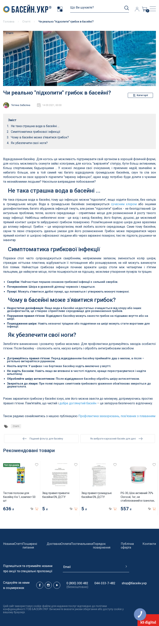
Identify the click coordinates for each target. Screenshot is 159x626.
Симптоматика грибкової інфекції (35, 132)
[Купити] (36, 509)
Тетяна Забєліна (20, 105)
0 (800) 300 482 (77, 583)
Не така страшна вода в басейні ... (35, 126)
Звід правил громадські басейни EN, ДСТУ (96, 494)
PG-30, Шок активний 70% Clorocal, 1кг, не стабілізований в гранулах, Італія (138, 498)
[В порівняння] (32, 508)
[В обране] (36, 464)
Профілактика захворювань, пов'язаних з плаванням (116, 416)
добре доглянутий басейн (77, 403)
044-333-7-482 (104, 583)
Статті (9, 33)
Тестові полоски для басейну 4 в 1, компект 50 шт (19, 496)
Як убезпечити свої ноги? (29, 143)
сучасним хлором (124, 204)
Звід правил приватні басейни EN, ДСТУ (55, 494)
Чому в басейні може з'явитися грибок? (40, 137)
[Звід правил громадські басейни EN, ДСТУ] (99, 474)
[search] (126, 8)
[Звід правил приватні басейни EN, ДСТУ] (59, 474)
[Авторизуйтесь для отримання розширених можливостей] (137, 9)
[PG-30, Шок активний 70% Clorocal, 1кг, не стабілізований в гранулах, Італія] (138, 474)
